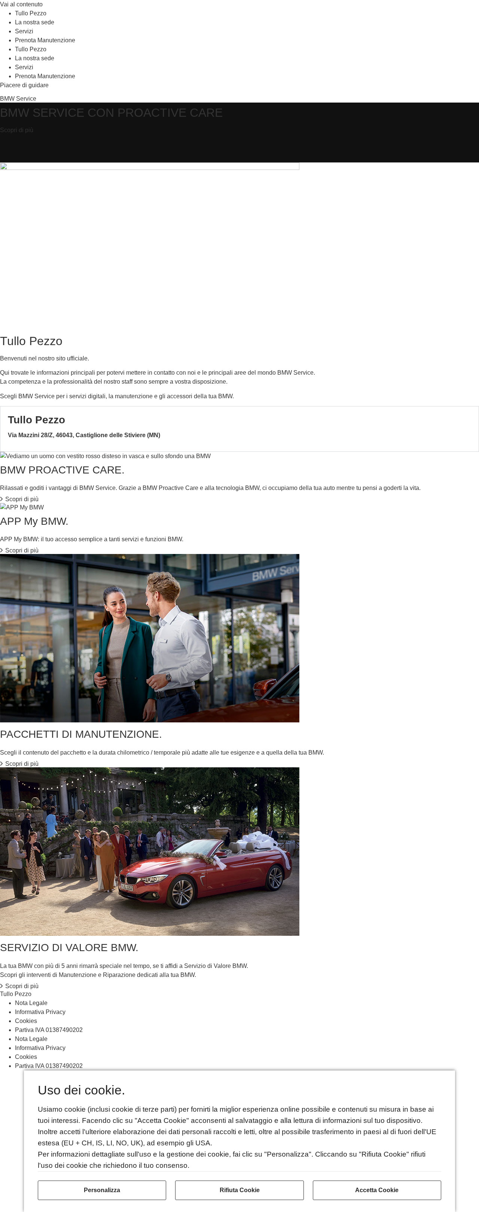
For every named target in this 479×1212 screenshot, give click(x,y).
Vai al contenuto (21, 4)
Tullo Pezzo (30, 13)
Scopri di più (22, 499)
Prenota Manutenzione (45, 40)
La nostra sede (34, 22)
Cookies (26, 1021)
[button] (239, 428)
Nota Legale (31, 1003)
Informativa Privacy (40, 1012)
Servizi (24, 31)
